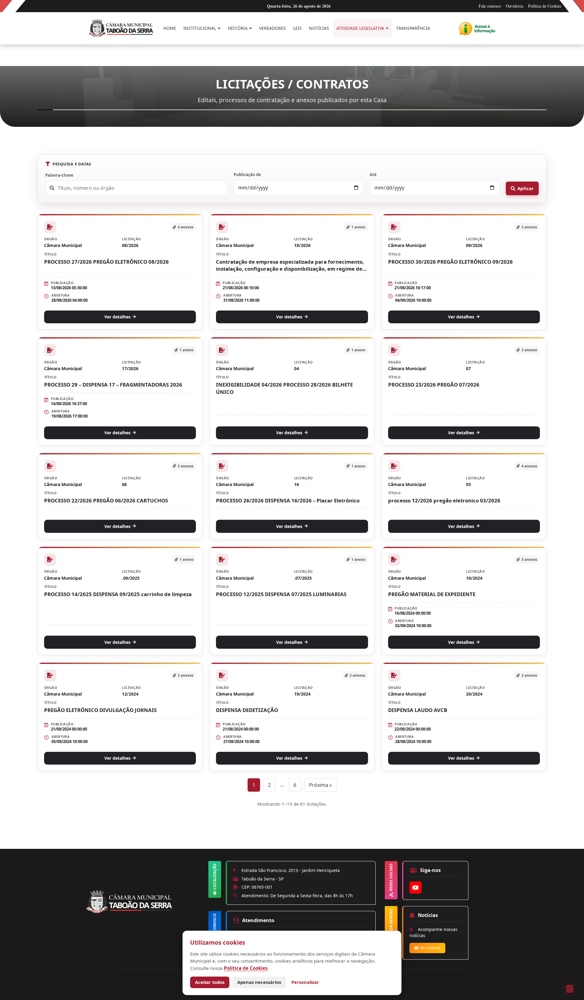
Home (169, 28)
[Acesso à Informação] (477, 28)
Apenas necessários (259, 982)
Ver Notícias (430, 947)
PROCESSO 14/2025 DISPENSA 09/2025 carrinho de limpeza (118, 594)
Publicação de (247, 174)
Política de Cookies (544, 6)
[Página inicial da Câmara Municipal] (146, 912)
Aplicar (525, 188)
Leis (297, 28)
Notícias (319, 28)
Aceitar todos (209, 982)
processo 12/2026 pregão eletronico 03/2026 (444, 500)
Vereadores (272, 28)
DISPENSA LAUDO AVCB (417, 710)
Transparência (413, 28)
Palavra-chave (59, 175)
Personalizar (305, 982)
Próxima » (320, 785)
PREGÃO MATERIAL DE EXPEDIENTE (431, 594)
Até (373, 174)
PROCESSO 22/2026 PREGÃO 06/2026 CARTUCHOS (106, 500)
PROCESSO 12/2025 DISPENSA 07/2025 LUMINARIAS (281, 594)
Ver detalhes (117, 317)
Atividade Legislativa (360, 28)
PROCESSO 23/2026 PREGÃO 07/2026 (433, 384)
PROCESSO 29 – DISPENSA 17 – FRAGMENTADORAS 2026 (113, 384)
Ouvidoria (514, 6)
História (238, 28)
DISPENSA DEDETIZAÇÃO (247, 710)
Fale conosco (490, 6)
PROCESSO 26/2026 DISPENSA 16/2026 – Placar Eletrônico (288, 500)
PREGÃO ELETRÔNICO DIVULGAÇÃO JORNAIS (100, 710)
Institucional (199, 28)
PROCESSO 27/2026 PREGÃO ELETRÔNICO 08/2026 (106, 261)
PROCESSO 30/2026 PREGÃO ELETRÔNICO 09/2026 (450, 261)
